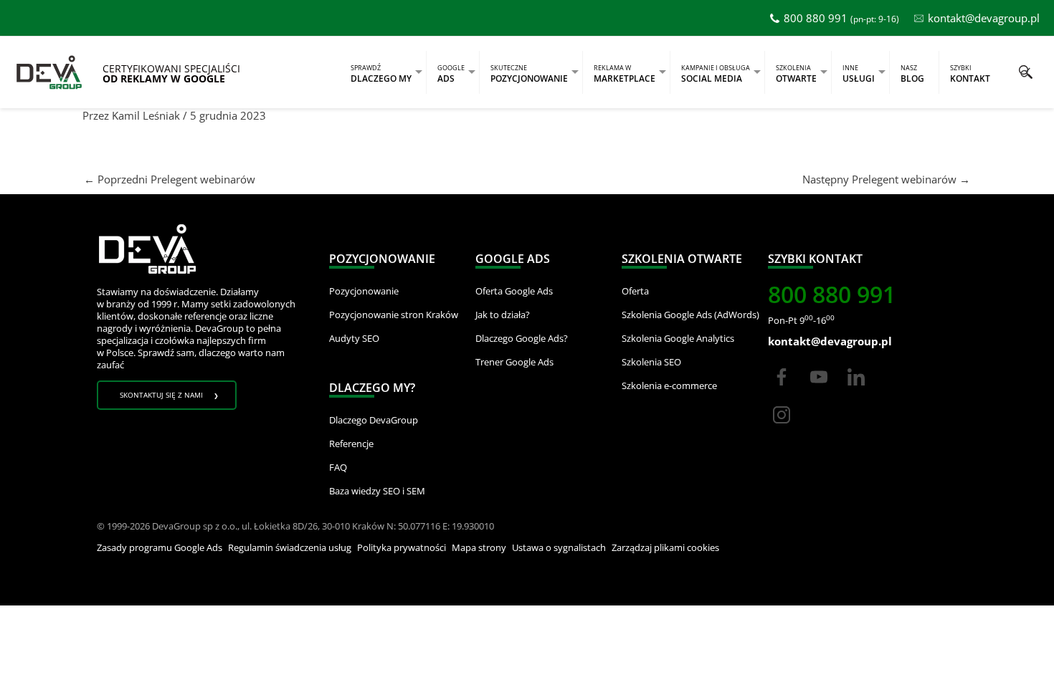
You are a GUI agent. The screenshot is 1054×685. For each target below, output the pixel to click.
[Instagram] (781, 428)
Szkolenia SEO (651, 361)
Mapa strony (479, 547)
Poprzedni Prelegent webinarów (169, 179)
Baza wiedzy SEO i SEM (377, 490)
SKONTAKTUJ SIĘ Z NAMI (161, 395)
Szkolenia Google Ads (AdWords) (690, 314)
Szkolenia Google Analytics (678, 338)
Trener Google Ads (514, 361)
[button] (1025, 72)
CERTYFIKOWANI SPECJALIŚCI (171, 74)
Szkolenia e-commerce (669, 385)
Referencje (351, 443)
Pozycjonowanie (364, 290)
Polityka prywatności (401, 547)
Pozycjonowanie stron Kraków (393, 314)
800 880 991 (816, 18)
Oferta (635, 290)
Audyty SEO (354, 338)
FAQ (338, 467)
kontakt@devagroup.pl (984, 18)
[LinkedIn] (856, 390)
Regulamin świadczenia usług (289, 547)
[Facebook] (781, 390)
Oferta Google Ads (514, 290)
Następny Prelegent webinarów (886, 179)
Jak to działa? (502, 314)
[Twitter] (819, 390)
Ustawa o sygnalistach (559, 547)
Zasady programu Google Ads (159, 547)
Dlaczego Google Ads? (521, 338)
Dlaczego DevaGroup (373, 419)
